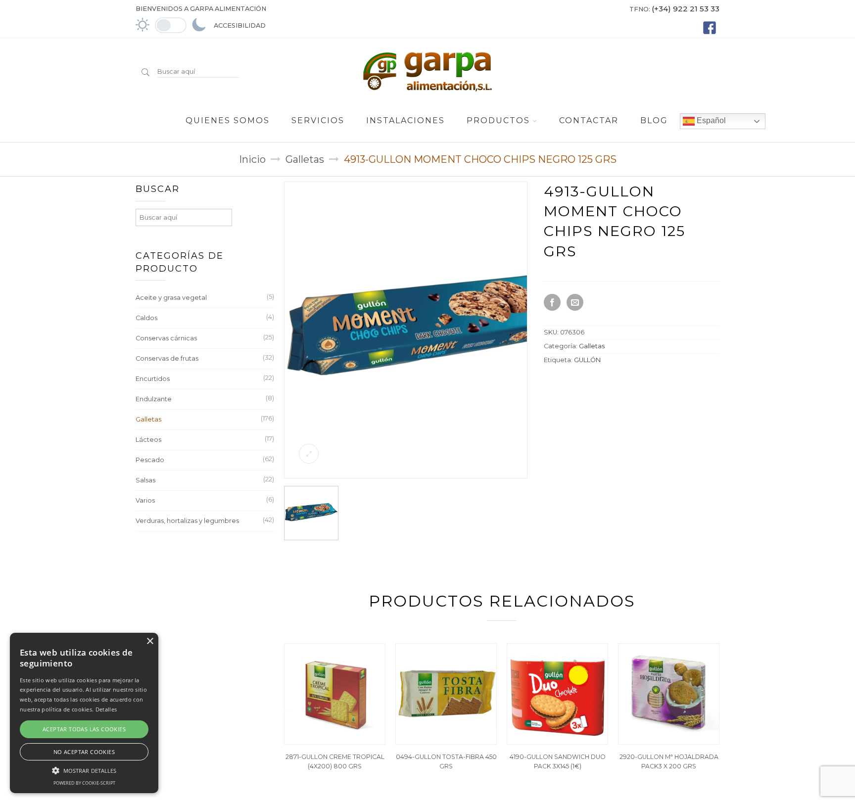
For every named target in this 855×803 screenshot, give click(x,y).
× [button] (149, 641)
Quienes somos (228, 120)
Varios (145, 500)
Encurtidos (153, 378)
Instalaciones (405, 120)
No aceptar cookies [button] (84, 752)
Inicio (252, 159)
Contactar (588, 120)
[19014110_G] (433, 474)
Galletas (304, 159)
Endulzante (154, 399)
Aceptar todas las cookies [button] (84, 729)
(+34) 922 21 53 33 (685, 8)
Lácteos (148, 439)
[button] (84, 769)
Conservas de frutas (167, 358)
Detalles (106, 709)
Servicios (317, 120)
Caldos (146, 318)
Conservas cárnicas (166, 338)
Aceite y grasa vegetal (171, 297)
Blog (654, 120)
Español (710, 120)
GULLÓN (587, 360)
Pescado (150, 460)
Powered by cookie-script (84, 783)
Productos (498, 120)
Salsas (145, 480)
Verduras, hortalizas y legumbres (187, 520)
